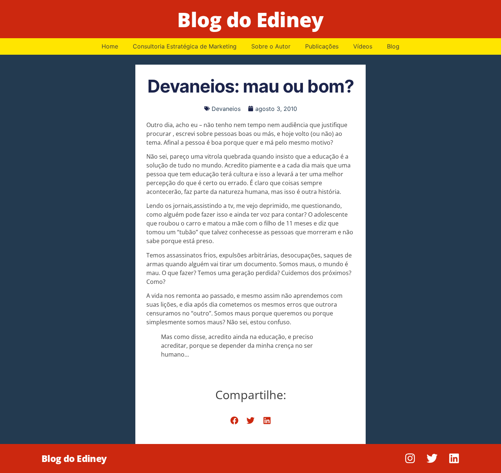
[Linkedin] (454, 458)
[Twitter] (432, 458)
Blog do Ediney (250, 19)
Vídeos (362, 46)
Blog (393, 46)
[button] (234, 420)
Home (110, 46)
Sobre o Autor (270, 46)
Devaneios (226, 108)
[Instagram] (410, 458)
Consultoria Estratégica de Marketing (185, 46)
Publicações (322, 46)
